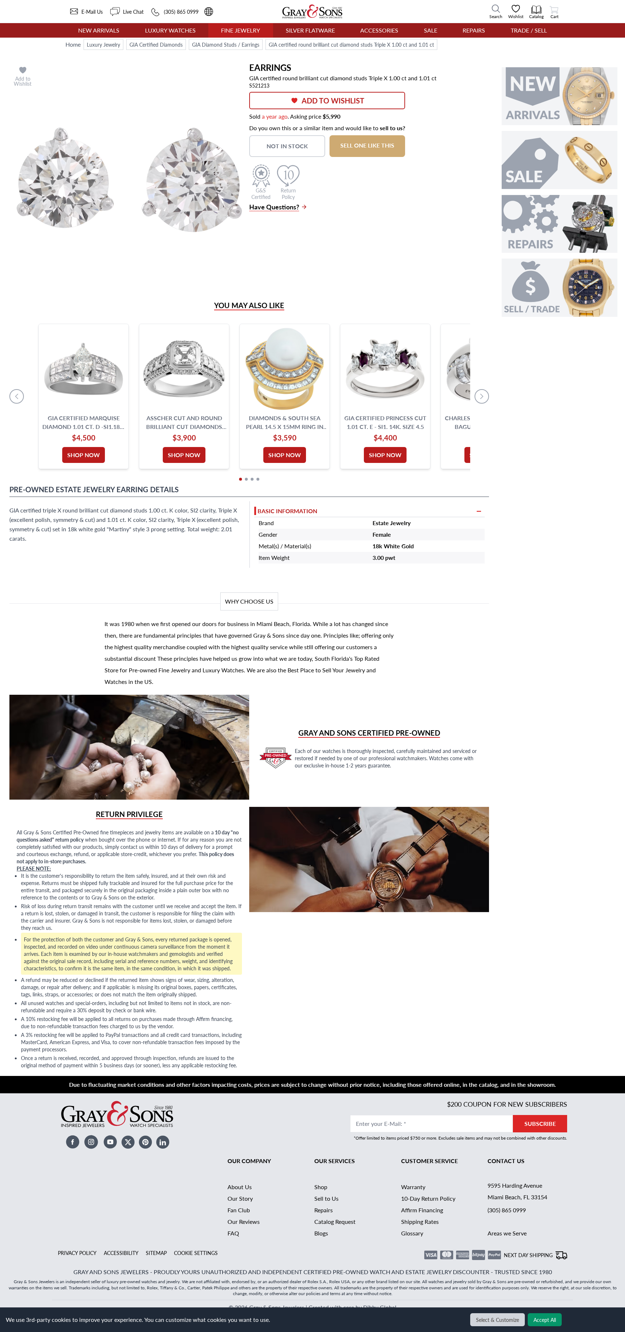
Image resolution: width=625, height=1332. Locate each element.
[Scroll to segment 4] (257, 479)
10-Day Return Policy (428, 1198)
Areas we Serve (507, 1233)
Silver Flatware (310, 30)
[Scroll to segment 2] (246, 479)
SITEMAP (156, 1252)
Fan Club (239, 1210)
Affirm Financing (422, 1210)
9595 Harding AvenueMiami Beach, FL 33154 (517, 1191)
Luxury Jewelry (103, 44)
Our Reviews (244, 1221)
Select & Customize (497, 1319)
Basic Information (287, 511)
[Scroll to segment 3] (252, 479)
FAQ (233, 1233)
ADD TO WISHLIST (333, 100)
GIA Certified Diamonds (156, 44)
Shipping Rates (420, 1221)
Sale (430, 30)
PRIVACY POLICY (77, 1252)
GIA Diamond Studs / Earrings (225, 44)
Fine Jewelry (240, 30)
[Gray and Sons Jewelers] (312, 11)
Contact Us (506, 1161)
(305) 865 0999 (507, 1210)
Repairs (474, 30)
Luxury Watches (170, 30)
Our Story (240, 1198)
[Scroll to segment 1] (240, 479)
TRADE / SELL (529, 30)
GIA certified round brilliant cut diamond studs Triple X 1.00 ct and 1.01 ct (351, 44)
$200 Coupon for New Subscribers (507, 1103)
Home (73, 44)
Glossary (412, 1233)
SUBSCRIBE (540, 1123)
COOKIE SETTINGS (196, 1252)
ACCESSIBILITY (121, 1252)
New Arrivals (98, 30)
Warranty (413, 1187)
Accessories (379, 30)
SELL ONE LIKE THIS (367, 145)
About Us (240, 1187)
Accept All (544, 1319)
